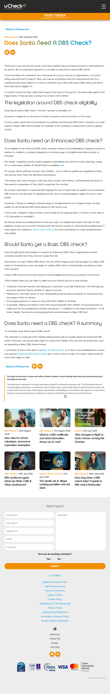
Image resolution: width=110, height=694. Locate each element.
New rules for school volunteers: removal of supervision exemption (17, 442)
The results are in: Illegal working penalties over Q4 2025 (55, 485)
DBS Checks (10, 37)
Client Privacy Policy (55, 586)
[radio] (49, 559)
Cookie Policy (55, 599)
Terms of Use (55, 607)
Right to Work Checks (50, 474)
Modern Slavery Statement (55, 620)
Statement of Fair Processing (55, 603)
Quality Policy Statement (55, 612)
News (77, 431)
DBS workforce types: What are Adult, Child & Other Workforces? (18, 481)
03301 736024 (55, 15)
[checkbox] (55, 559)
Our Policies (55, 575)
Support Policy (54, 595)
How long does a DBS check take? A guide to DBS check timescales (88, 481)
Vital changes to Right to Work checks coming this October (89, 438)
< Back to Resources (16, 29)
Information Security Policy (55, 616)
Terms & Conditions (55, 590)
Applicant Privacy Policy (55, 582)
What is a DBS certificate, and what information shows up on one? (54, 438)
